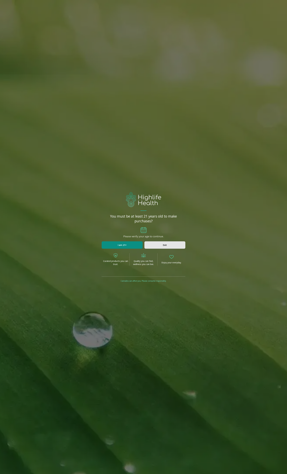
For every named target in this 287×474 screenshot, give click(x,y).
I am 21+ (122, 245)
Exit (165, 245)
